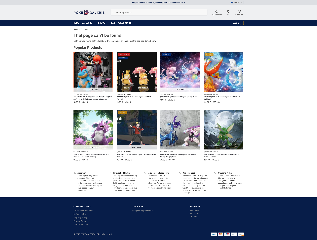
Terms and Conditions (83, 210)
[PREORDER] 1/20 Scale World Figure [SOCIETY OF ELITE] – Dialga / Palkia (178, 156)
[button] (238, 23)
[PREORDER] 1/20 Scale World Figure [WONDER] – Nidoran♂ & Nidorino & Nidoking (91, 156)
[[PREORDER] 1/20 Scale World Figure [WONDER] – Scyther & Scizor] (223, 130)
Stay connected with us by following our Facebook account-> (158, 2)
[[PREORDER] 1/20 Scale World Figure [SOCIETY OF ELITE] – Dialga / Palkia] (180, 130)
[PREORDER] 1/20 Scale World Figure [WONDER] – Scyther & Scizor (221, 156)
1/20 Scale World (80, 94)
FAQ (228, 14)
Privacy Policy (79, 221)
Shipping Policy (80, 217)
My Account (217, 14)
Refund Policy (79, 214)
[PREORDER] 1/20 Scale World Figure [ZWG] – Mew (178, 97)
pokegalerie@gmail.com (142, 210)
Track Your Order (81, 224)
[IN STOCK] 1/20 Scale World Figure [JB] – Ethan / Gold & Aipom (136, 156)
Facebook (194, 210)
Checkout (239, 14)
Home (75, 29)
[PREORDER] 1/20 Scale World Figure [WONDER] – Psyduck (134, 98)
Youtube (194, 216)
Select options (93, 107)
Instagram (194, 213)
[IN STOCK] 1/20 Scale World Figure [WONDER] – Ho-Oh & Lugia (222, 98)
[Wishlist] (109, 56)
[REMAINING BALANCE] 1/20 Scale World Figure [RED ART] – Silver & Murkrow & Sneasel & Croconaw (92, 98)
